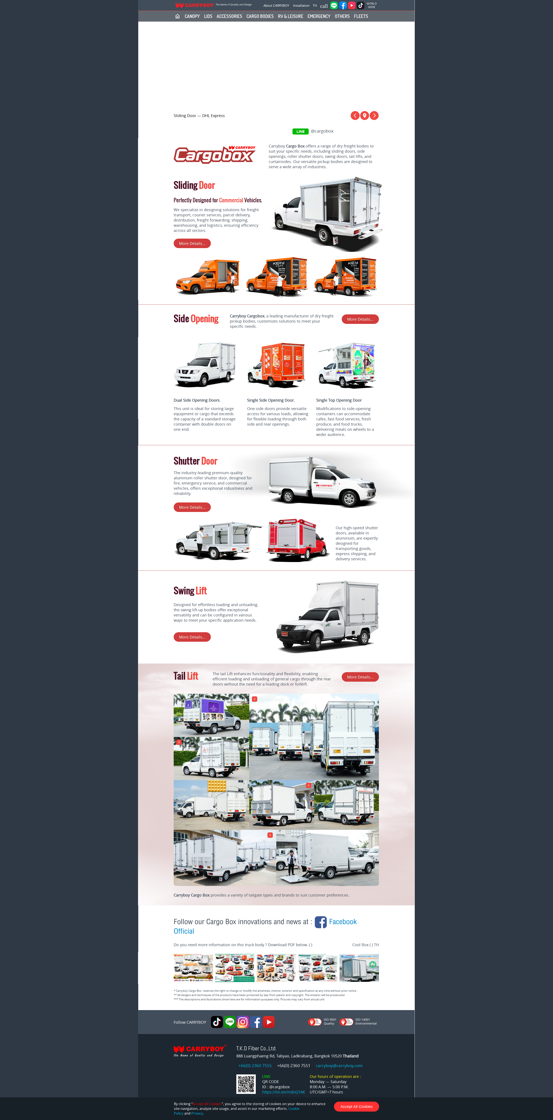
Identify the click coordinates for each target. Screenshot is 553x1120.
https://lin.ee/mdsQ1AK (283, 1092)
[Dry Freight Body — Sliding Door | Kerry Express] (208, 298)
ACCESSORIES (229, 16)
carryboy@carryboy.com (339, 1065)
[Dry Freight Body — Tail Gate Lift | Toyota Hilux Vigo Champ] (225, 884)
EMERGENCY (319, 16)
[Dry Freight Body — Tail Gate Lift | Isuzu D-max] (211, 735)
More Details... (192, 243)
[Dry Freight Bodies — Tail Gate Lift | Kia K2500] (211, 828)
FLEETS (361, 16)
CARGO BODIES (260, 16)
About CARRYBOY (276, 5)
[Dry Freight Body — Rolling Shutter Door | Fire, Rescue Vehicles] (299, 560)
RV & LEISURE (290, 16)
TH (315, 5)
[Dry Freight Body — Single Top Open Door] (345, 393)
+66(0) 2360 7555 (255, 1065)
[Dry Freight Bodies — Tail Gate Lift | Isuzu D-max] (314, 778)
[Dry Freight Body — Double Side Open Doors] (208, 393)
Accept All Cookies (356, 1106)
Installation (301, 5)
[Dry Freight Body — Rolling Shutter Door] (320, 510)
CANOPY (192, 16)
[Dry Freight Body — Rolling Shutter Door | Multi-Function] (219, 560)
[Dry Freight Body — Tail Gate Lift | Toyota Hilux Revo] (211, 778)
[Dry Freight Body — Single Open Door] (277, 393)
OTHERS (342, 16)
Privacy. (197, 1113)
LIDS (208, 16)
